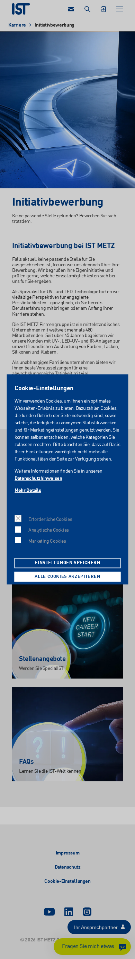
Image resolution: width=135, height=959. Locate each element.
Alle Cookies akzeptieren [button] (67, 576)
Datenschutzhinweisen (38, 478)
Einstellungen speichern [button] (67, 563)
